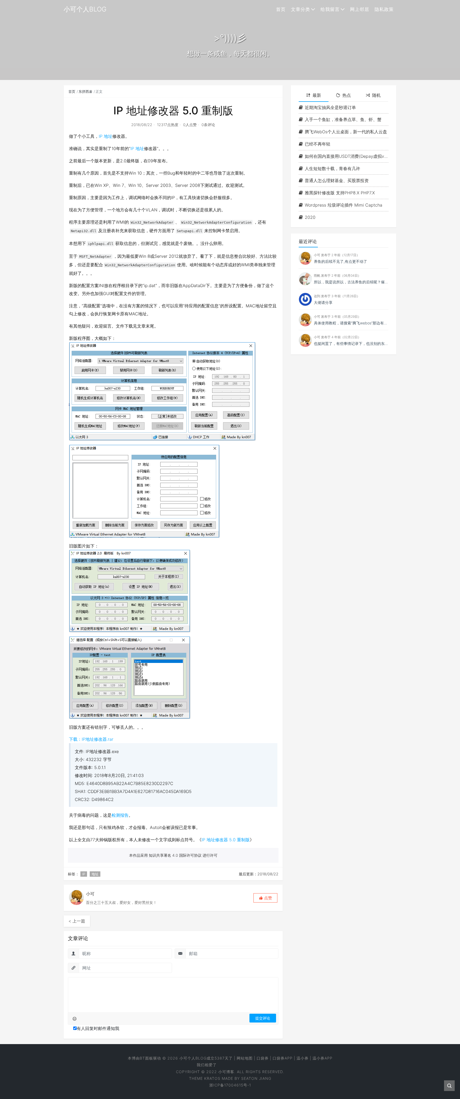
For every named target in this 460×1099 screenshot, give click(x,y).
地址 (108, 136)
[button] (265, 898)
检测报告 (120, 815)
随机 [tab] (376, 95)
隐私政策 (384, 9)
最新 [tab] (317, 95)
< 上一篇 (76, 921)
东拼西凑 (85, 91)
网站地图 (245, 1058)
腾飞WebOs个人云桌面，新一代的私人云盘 (346, 131)
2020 (310, 217)
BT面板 (146, 1058)
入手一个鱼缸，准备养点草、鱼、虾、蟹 (343, 119)
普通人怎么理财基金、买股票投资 (337, 180)
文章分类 (300, 9)
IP (100, 136)
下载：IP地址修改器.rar (91, 739)
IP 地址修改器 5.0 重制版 (226, 839)
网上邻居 (359, 9)
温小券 (303, 1058)
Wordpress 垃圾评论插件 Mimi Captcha (343, 205)
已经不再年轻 (317, 144)
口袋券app (283, 1058)
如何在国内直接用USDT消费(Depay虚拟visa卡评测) (346, 156)
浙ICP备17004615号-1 (230, 1085)
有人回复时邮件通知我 (98, 1028)
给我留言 (330, 9)
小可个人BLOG (193, 1058)
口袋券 (263, 1058)
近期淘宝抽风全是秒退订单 (330, 107)
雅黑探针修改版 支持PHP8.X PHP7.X (340, 192)
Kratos (212, 1078)
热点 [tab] (346, 95)
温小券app (322, 1058)
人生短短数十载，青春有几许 (332, 168)
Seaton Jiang (256, 1078)
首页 (281, 9)
